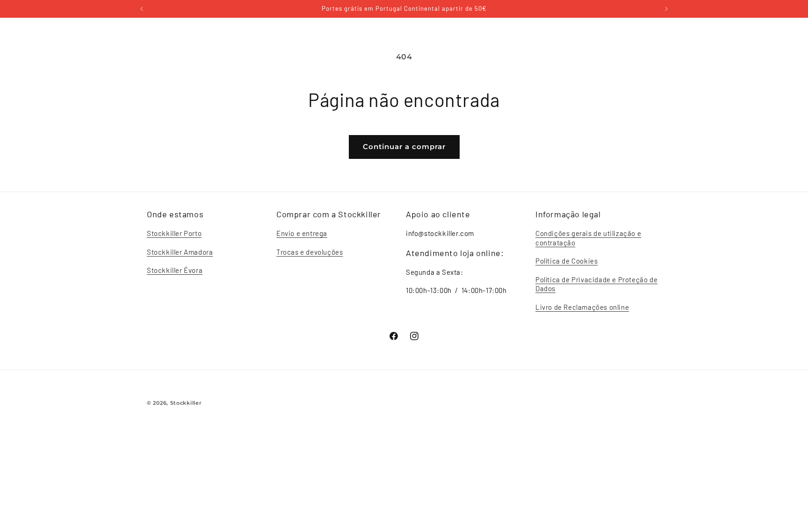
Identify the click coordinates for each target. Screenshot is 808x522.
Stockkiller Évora (174, 270)
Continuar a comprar (404, 146)
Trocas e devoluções (309, 252)
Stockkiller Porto (174, 233)
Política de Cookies (566, 261)
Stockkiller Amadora (180, 252)
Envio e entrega (301, 233)
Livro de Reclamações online (582, 307)
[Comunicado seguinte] (666, 9)
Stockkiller (186, 403)
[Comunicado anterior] (141, 9)
